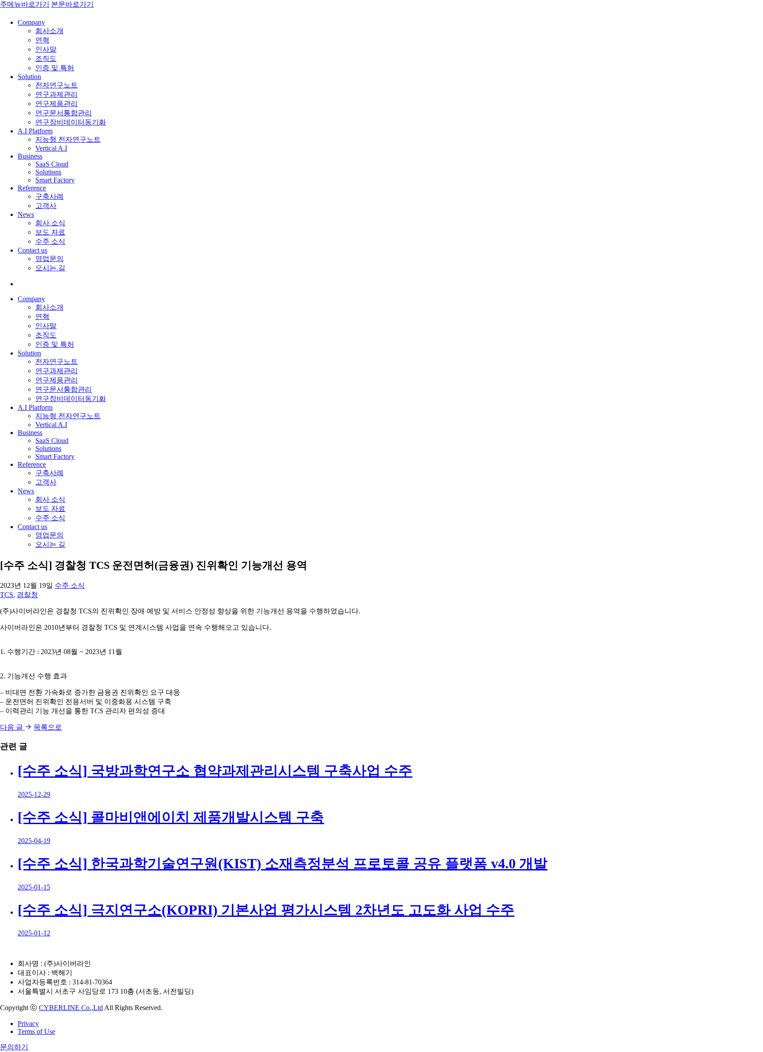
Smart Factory (55, 180)
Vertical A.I (51, 148)
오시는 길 (50, 268)
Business (30, 156)
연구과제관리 (56, 94)
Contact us (32, 250)
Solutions (48, 172)
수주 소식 (50, 241)
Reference (32, 188)
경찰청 (27, 594)
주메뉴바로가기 (24, 4)
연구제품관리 (56, 103)
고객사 (46, 205)
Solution (29, 76)
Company (31, 22)
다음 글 (12, 727)
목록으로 (48, 727)
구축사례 (49, 196)
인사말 (46, 49)
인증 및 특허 (54, 68)
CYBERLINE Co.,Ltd (71, 1007)
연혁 (42, 40)
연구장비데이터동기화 (70, 122)
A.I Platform (35, 131)
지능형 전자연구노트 (68, 139)
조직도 (46, 58)
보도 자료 (50, 232)
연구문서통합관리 (63, 113)
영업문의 (49, 258)
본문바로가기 (72, 4)
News (26, 214)
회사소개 (49, 30)
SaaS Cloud (51, 164)
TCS (6, 594)
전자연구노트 (56, 85)
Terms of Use (36, 1031)
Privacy (28, 1023)
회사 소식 (50, 223)
